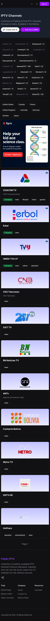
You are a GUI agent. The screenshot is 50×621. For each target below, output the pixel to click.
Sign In (44, 4)
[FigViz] (25, 143)
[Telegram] (2, 577)
